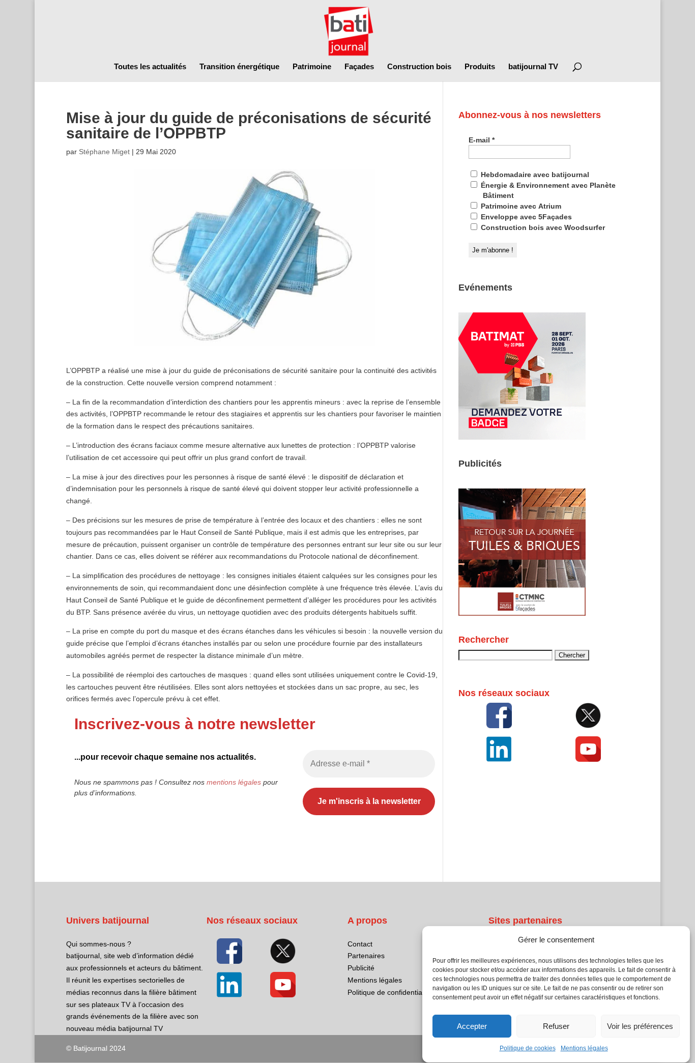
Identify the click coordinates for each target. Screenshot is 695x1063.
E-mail (482, 140)
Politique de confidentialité (389, 992)
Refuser (556, 1026)
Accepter (472, 1026)
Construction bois (419, 67)
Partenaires (366, 956)
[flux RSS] (499, 715)
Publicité (360, 968)
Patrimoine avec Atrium (520, 206)
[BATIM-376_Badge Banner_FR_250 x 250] (522, 437)
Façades (359, 67)
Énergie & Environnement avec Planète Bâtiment (547, 190)
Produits (480, 67)
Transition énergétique (239, 67)
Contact (359, 944)
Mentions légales (584, 1048)
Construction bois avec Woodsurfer (542, 227)
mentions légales (234, 782)
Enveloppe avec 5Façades (525, 217)
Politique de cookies (528, 1048)
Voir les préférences (640, 1026)
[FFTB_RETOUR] (522, 613)
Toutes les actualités (150, 67)
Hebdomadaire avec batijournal (534, 174)
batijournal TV (533, 67)
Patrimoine (312, 67)
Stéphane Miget (104, 152)
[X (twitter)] (588, 715)
